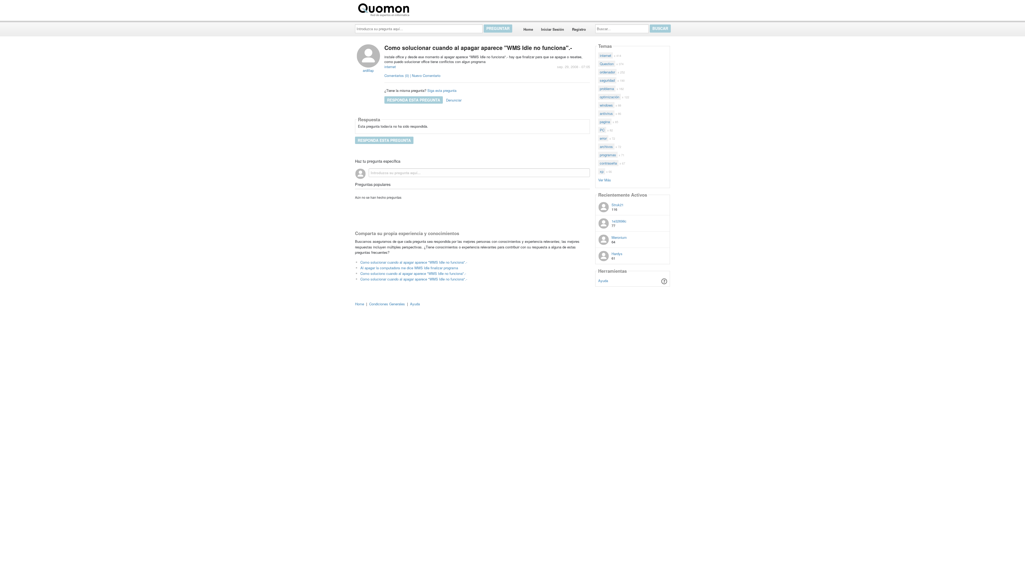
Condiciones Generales (387, 303)
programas (608, 154)
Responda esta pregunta (413, 100)
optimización (609, 96)
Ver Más (604, 179)
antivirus (606, 113)
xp (602, 171)
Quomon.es (428, 9)
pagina (605, 121)
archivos (606, 146)
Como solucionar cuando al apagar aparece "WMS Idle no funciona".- (413, 262)
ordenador (607, 72)
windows (606, 105)
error (603, 138)
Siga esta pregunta (441, 90)
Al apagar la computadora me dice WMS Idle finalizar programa (409, 267)
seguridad (607, 80)
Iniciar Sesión (552, 29)
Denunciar (454, 100)
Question (607, 63)
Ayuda (603, 280)
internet (390, 66)
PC (602, 129)
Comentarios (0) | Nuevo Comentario (412, 75)
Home (528, 29)
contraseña (608, 163)
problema (607, 88)
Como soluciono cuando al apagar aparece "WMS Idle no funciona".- (413, 273)
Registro (579, 29)
